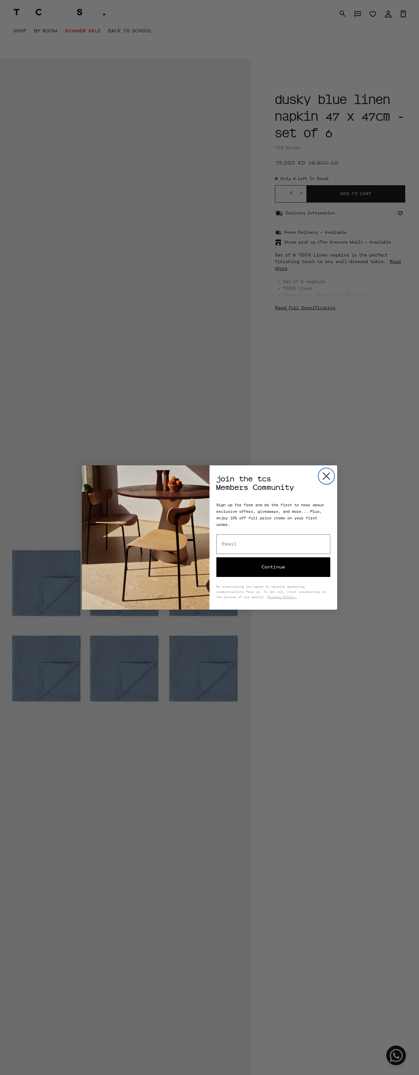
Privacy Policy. (282, 597)
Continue (273, 567)
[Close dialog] (326, 476)
